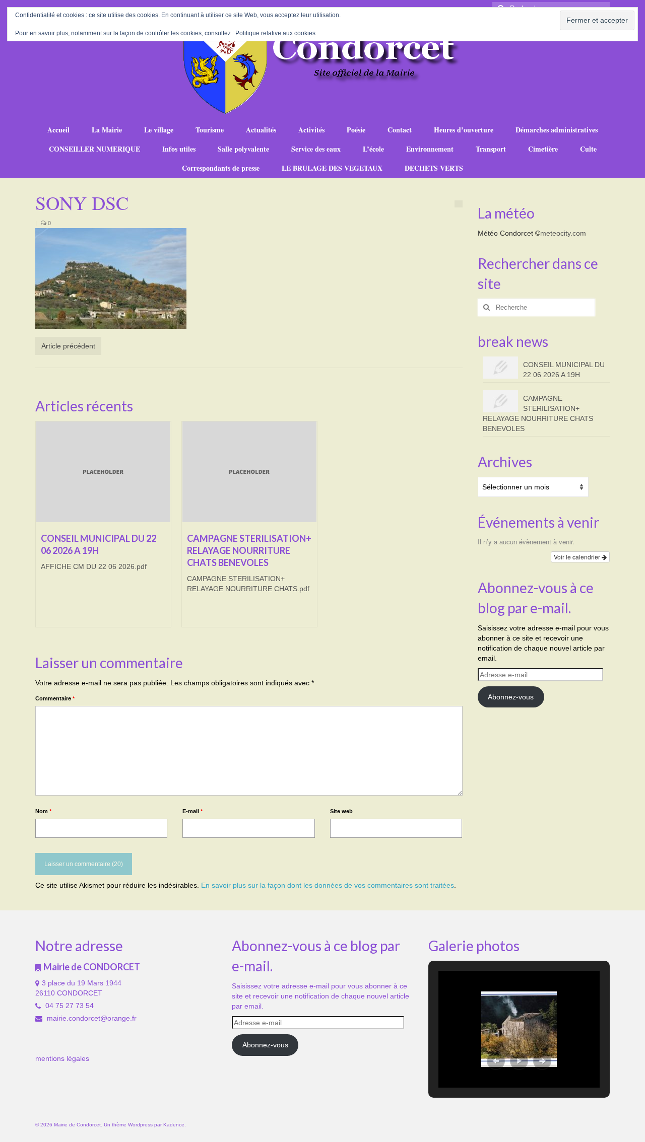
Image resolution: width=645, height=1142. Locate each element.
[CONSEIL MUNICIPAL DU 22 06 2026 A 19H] (103, 471)
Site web (341, 811)
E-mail (192, 811)
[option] (103, 529)
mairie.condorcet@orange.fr (91, 1018)
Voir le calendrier (578, 556)
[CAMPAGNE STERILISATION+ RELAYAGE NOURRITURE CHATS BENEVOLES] (249, 471)
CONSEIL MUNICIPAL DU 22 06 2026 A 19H (564, 370)
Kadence (173, 1124)
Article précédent (68, 346)
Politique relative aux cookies (275, 33)
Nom (43, 811)
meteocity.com (563, 233)
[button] (496, 1061)
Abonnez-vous (511, 697)
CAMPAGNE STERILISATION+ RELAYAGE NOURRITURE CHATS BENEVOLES (538, 413)
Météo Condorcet (505, 233)
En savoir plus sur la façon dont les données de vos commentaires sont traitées (327, 885)
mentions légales (62, 1058)
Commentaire (55, 698)
